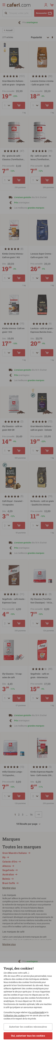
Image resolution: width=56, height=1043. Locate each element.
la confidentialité (37, 1012)
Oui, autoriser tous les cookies (28, 1035)
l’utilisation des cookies (14, 1015)
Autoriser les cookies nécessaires (28, 1026)
